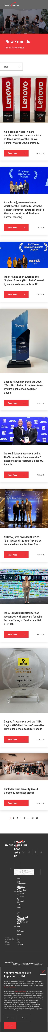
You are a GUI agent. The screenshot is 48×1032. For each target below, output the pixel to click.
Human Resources (38, 964)
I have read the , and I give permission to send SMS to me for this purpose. (15, 927)
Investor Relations (25, 964)
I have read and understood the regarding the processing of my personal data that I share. (15, 892)
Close (43, 972)
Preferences (10, 1018)
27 (37, 818)
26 (33, 818)
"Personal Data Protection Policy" (21, 889)
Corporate (9, 962)
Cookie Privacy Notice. (10, 987)
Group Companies (17, 964)
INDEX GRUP (11, 4)
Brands (31, 963)
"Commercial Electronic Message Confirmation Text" (22, 920)
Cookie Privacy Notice (20, 991)
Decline (24, 1018)
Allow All (10, 1025)
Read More (12, 153)
